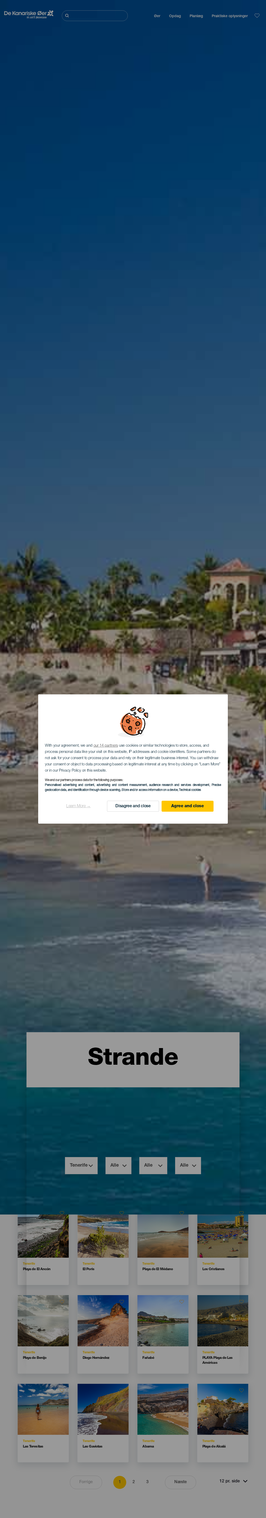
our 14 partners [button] (106, 746)
